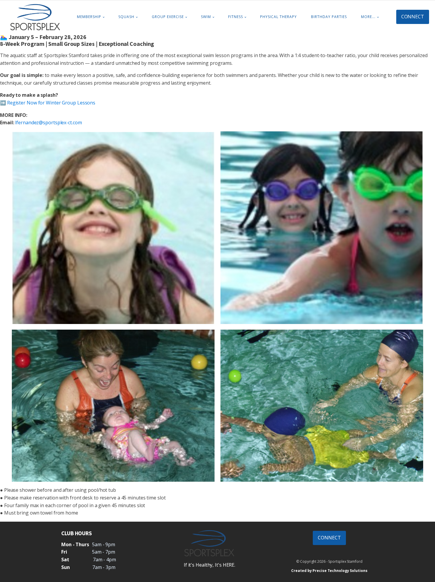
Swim (206, 16)
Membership (89, 16)
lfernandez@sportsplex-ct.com (48, 122)
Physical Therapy (278, 16)
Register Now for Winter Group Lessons (51, 102)
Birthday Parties (329, 16)
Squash (126, 16)
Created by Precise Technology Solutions (329, 570)
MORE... (368, 16)
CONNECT (412, 16)
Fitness (235, 16)
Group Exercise (168, 16)
